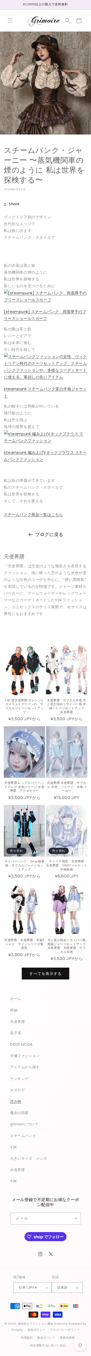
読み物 (15, 1101)
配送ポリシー (46, 1338)
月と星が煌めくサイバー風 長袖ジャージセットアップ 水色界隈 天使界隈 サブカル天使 (67, 946)
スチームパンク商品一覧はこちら (33, 514)
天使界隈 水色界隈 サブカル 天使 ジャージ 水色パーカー (66, 787)
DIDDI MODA (21, 1044)
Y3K (13, 1181)
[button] (10, 20)
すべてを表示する (45, 973)
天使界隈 (17, 1021)
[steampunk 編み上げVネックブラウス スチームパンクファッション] (45, 440)
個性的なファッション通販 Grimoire (43, 1324)
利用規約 (27, 1338)
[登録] (75, 1219)
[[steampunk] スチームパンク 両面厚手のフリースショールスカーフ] (45, 299)
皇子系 (15, 1032)
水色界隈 (17, 1169)
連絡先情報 (67, 1338)
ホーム (15, 998)
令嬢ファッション (25, 1055)
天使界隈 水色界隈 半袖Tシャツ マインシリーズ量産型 (24, 944)
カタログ (17, 1090)
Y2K (13, 1147)
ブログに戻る (49, 534)
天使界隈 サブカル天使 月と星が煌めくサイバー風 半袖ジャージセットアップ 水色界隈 (67, 706)
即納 (13, 1010)
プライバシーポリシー (65, 1330)
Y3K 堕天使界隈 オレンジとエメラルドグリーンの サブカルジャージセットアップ (24, 706)
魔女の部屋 (19, 1112)
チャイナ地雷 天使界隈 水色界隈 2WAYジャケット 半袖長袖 (66, 865)
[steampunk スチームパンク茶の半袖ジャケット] (45, 377)
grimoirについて (24, 1124)
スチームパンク (23, 1135)
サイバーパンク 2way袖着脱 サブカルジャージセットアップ (24, 865)
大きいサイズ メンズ (28, 1158)
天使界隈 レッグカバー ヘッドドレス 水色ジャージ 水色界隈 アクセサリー (24, 787)
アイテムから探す (25, 1067)
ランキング (19, 1078)
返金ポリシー (36, 1330)
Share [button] (14, 203)
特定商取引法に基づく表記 (47, 1345)
